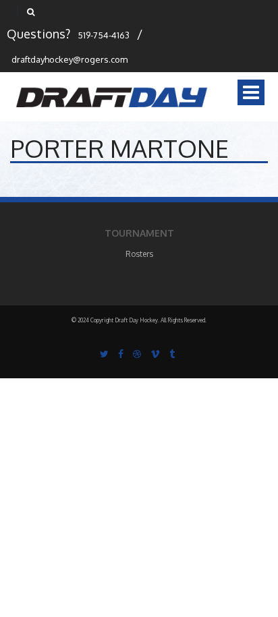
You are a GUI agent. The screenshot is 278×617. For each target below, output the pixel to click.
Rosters (139, 254)
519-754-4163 (104, 35)
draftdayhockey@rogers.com (69, 59)
